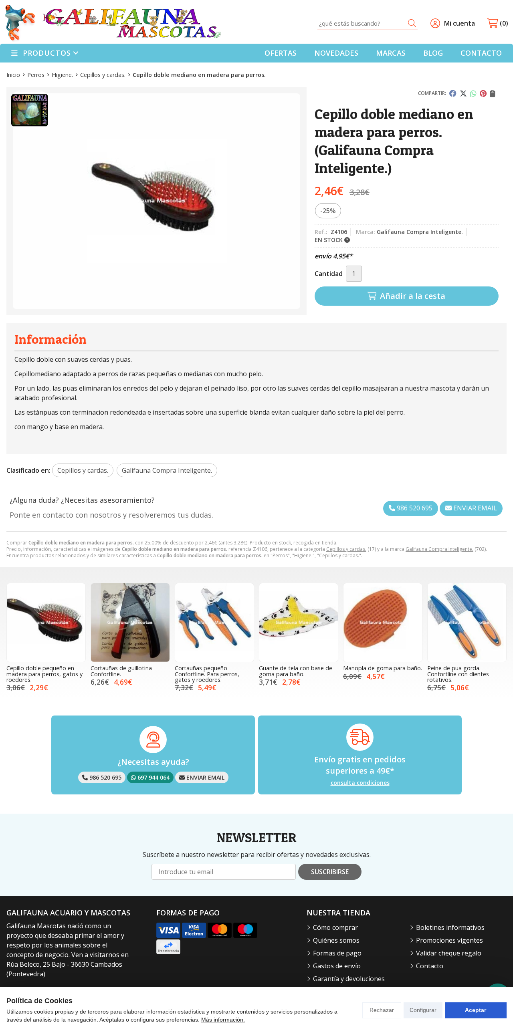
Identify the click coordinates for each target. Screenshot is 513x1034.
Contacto (429, 965)
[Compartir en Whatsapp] (473, 93)
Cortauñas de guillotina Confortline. (121, 670)
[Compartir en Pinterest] (483, 93)
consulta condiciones (360, 783)
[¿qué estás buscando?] (367, 23)
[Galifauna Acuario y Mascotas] (113, 23)
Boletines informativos (450, 927)
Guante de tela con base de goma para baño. (295, 670)
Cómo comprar (335, 927)
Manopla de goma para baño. (382, 668)
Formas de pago (337, 953)
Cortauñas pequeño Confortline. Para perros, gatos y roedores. (207, 673)
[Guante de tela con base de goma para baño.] (298, 622)
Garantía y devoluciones (349, 978)
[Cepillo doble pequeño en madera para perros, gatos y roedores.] (46, 622)
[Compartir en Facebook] (452, 93)
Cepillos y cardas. (346, 549)
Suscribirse (330, 871)
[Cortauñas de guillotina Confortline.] (130, 622)
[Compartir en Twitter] (463, 93)
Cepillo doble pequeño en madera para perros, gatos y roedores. (44, 673)
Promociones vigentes (449, 940)
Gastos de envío (337, 965)
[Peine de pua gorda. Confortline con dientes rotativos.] (467, 622)
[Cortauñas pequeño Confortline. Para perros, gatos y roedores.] (214, 622)
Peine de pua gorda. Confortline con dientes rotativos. (458, 673)
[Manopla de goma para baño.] (382, 622)
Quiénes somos (336, 940)
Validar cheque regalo (448, 953)
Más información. (223, 1019)
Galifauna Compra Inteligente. (439, 549)
